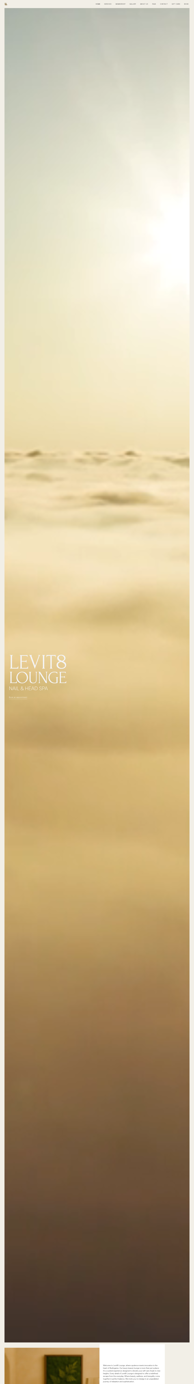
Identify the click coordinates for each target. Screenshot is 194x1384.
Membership (121, 4)
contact (164, 4)
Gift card (176, 4)
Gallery (133, 4)
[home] (6, 4)
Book (186, 4)
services (108, 4)
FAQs (154, 4)
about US (144, 4)
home (98, 4)
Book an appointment (18, 697)
